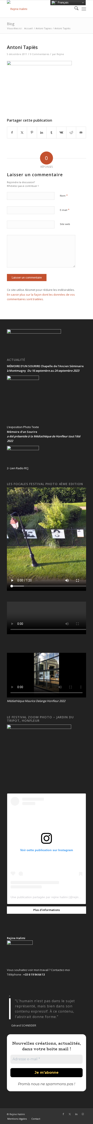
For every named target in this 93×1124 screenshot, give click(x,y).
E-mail (64, 210)
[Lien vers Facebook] (63, 1114)
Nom (64, 195)
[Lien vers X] (70, 1114)
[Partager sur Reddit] (71, 132)
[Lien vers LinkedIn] (76, 1114)
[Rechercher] (74, 9)
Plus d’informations (46, 910)
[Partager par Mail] (81, 132)
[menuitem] (74, 9)
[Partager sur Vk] (61, 132)
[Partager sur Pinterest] (32, 132)
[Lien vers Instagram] (83, 1114)
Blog (10, 23)
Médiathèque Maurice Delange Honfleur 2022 (36, 701)
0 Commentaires (39, 54)
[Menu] (84, 9)
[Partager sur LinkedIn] (41, 132)
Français (63, 2)
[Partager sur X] (22, 132)
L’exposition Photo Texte (23, 427)
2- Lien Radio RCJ (17, 468)
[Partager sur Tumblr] (51, 132)
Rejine (60, 54)
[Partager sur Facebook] (12, 132)
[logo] (38, 9)
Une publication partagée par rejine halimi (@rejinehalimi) (50, 897)
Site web (65, 224)
